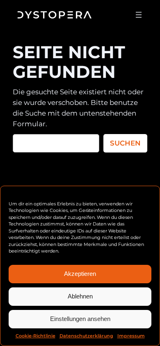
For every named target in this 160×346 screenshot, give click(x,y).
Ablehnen (80, 296)
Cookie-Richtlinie (35, 336)
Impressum (131, 336)
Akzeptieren (80, 273)
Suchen (125, 143)
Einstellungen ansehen (80, 318)
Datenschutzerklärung (86, 336)
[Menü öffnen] (139, 15)
